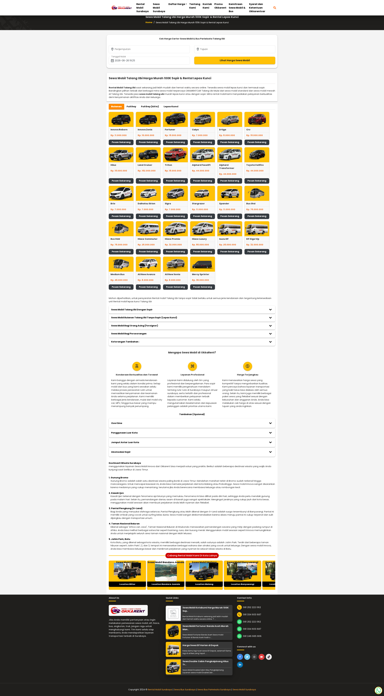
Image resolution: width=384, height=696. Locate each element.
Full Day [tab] (131, 106)
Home (149, 22)
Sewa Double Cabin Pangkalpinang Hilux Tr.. (205, 663)
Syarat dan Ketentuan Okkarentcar (257, 7)
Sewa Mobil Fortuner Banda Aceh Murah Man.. (205, 628)
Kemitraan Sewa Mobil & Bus (237, 7)
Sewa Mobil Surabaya (159, 7)
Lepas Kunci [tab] (171, 106)
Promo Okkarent (220, 5)
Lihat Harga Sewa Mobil (235, 60)
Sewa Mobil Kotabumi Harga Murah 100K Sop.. (206, 609)
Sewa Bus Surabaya (184, 689)
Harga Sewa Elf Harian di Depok (200, 645)
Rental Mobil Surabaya (142, 7)
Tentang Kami (194, 5)
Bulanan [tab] (116, 106)
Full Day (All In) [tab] (150, 106)
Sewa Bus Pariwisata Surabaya (214, 689)
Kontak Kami (207, 5)
